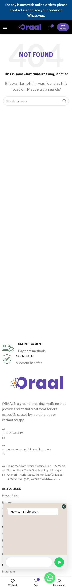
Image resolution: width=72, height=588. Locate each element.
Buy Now (63, 27)
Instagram (8, 571)
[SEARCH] (64, 101)
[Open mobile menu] (5, 27)
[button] (64, 506)
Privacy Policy (10, 495)
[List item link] (36, 433)
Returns (7, 502)
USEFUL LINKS (11, 488)
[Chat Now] (49, 577)
